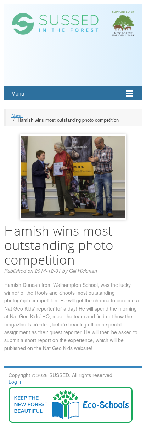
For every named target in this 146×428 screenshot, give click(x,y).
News (17, 115)
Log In (16, 381)
